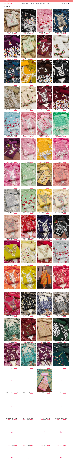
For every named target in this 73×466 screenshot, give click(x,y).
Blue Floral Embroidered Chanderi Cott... (12, 135)
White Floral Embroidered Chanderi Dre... (61, 58)
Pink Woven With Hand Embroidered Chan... (45, 392)
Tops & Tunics (37, 3)
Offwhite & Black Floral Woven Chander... (61, 315)
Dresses (40, 3)
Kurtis (33, 3)
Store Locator (49, 0)
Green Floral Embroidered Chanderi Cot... (28, 186)
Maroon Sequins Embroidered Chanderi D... (28, 341)
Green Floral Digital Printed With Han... (28, 418)
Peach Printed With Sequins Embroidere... (61, 444)
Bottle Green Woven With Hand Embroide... (12, 444)
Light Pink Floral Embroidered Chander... (28, 135)
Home (5, 6)
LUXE (46, 3)
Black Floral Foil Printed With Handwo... (28, 315)
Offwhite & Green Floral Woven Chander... (12, 341)
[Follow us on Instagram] (7, 0)
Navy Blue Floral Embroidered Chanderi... (44, 238)
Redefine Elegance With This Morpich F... (61, 32)
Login (64, 3)
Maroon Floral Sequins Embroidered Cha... (45, 58)
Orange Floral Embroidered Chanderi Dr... (12, 289)
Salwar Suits (30, 3)
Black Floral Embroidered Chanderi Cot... (28, 32)
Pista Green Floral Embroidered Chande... (28, 212)
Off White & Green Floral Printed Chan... (12, 109)
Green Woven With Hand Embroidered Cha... (61, 392)
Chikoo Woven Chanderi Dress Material (44, 341)
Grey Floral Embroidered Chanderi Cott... (12, 212)
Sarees (27, 3)
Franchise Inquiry (61, 0)
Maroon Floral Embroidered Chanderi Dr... (44, 109)
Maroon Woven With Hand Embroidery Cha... (61, 418)
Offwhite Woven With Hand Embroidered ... (12, 392)
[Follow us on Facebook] (5, 0)
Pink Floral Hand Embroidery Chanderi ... (12, 418)
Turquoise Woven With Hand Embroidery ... (45, 444)
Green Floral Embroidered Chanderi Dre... (61, 341)
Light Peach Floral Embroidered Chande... (12, 238)
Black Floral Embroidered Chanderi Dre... (61, 238)
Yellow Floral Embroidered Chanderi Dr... (44, 161)
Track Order (57, 0)
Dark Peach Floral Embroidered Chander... (61, 186)
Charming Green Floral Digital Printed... (28, 58)
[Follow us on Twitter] (6, 0)
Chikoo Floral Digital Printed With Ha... (44, 418)
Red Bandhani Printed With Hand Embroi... (61, 289)
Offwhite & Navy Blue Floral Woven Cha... (45, 315)
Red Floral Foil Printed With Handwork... (28, 238)
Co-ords (43, 3)
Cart (67, 3)
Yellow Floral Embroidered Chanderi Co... (44, 186)
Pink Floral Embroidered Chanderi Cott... (44, 32)
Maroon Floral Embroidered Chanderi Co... (61, 109)
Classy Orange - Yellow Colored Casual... (44, 289)
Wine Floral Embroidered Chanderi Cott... (12, 58)
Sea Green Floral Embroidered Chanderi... (61, 135)
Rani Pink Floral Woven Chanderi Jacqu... (12, 315)
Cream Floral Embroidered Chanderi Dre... (28, 109)
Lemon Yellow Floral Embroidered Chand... (28, 289)
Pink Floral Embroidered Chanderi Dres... (44, 135)
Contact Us (53, 0)
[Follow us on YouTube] (8, 0)
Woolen (48, 3)
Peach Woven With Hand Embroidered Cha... (28, 392)
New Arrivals (23, 3)
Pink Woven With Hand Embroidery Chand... (28, 444)
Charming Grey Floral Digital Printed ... (12, 32)
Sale (50, 3)
